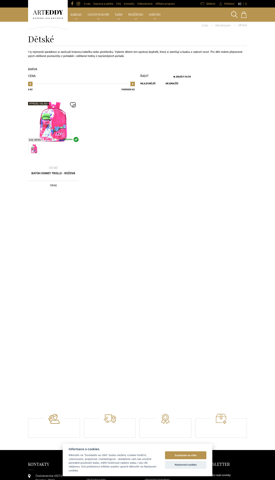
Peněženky (135, 14)
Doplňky (155, 14)
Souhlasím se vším (186, 455)
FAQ (118, 3)
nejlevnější (147, 83)
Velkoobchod (144, 3)
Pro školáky (223, 25)
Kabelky (76, 14)
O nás (87, 3)
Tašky (119, 14)
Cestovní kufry (98, 14)
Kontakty (129, 3)
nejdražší (172, 83)
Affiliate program (165, 3)
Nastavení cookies (186, 464)
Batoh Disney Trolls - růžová (53, 173)
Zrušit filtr (183, 76)
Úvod (205, 25)
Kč (240, 3)
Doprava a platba (103, 3)
